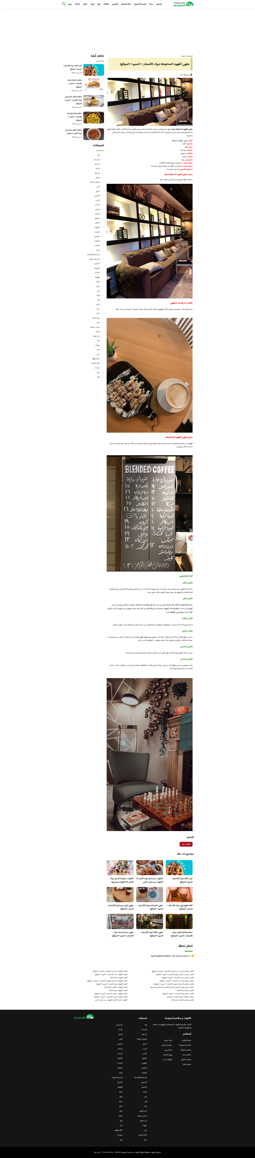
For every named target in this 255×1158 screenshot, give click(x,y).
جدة (151, 4)
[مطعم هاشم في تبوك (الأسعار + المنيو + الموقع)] (93, 117)
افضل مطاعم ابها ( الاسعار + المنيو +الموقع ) (178, 993)
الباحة (77, 4)
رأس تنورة (96, 336)
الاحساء (97, 164)
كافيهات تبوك (186, 844)
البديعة (97, 173)
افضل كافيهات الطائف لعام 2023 (116, 987)
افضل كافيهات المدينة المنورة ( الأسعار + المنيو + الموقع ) (107, 981)
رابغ (98, 340)
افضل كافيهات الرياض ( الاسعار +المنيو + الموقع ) (110, 971)
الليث (98, 250)
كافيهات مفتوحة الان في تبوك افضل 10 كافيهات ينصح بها (122, 880)
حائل (98, 313)
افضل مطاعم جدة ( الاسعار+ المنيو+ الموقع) (178, 977)
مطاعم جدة (187, 1054)
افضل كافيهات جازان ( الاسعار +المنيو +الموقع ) (111, 993)
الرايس (97, 209)
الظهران (97, 227)
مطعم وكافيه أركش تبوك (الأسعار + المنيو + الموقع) (182, 934)
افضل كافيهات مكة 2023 (119, 977)
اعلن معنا (97, 1152)
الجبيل (97, 177)
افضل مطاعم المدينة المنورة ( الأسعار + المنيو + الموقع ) (174, 984)
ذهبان (98, 331)
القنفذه (97, 245)
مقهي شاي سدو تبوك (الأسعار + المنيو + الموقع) (120, 907)
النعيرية (97, 268)
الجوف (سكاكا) (95, 182)
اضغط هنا (154, 166)
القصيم (115, 4)
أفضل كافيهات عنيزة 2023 (118, 990)
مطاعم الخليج (186, 1059)
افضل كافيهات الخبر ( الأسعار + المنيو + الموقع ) (111, 997)
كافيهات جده (167, 1059)
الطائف (106, 4)
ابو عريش (96, 159)
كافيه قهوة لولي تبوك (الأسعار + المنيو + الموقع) (180, 907)
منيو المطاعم (186, 1040)
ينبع (98, 376)
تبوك (92, 4)
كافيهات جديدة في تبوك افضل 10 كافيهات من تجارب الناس (149, 880)
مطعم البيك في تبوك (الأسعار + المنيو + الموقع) (74, 84)
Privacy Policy (107, 1152)
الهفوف (97, 277)
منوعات (97, 367)
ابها (98, 4)
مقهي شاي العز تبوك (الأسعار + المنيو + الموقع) (150, 907)
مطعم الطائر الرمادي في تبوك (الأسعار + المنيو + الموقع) (73, 100)
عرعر (98, 354)
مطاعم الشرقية (186, 1050)
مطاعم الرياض (167, 1045)
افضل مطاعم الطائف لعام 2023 (182, 1000)
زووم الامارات (167, 1054)
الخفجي (97, 195)
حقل (98, 322)
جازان (85, 4)
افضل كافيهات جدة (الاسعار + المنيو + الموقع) (111, 974)
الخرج (98, 191)
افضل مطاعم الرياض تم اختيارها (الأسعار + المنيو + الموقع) (173, 971)
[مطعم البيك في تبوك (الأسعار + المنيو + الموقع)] (93, 84)
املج (98, 286)
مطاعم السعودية (185, 1045)
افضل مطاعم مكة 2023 (185, 990)
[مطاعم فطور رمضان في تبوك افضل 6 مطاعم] (93, 134)
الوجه (98, 281)
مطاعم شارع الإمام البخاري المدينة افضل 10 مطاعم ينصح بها (172, 987)
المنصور (97, 263)
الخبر (98, 186)
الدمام (97, 204)
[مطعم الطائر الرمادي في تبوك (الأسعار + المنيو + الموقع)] (93, 101)
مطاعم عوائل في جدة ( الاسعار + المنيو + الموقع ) (176, 981)
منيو (70, 4)
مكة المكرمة (126, 4)
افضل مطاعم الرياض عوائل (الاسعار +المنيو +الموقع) (175, 974)
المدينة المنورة (140, 4)
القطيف (97, 241)
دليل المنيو (168, 1040)
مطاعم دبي (168, 1050)
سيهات (97, 345)
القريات (97, 232)
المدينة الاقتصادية (93, 254)
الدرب (98, 200)
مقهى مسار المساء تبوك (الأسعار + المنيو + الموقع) (123, 934)
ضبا (98, 349)
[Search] (63, 4)
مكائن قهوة (96, 358)
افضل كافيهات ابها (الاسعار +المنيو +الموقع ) (112, 984)
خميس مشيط (95, 327)
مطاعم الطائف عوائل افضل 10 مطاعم (180, 997)
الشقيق (97, 218)
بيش (98, 290)
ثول (98, 300)
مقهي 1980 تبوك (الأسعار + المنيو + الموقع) (151, 934)
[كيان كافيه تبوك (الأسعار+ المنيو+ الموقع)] (93, 70)
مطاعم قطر (187, 1064)
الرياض (159, 4)
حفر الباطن (96, 318)
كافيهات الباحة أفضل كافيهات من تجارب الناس (111, 1000)
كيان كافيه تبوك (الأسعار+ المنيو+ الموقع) (182, 880)
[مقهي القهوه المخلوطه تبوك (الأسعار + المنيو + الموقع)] (150, 102)
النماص (97, 272)
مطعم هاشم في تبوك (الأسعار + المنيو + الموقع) (74, 117)
